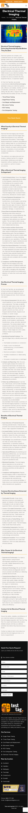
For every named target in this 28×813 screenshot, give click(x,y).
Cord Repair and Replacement (11, 742)
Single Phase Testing (9, 736)
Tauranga (6, 772)
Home (3, 17)
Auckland (5, 763)
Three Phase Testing (9, 739)
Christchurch (6, 775)
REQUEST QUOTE (18, 1)
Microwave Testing (8, 745)
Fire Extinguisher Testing (10, 751)
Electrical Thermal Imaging (10, 754)
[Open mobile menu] (26, 5)
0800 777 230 (8, 1)
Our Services (10, 17)
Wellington (6, 769)
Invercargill (6, 781)
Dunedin (5, 778)
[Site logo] (5, 5)
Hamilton (5, 766)
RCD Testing (6, 748)
